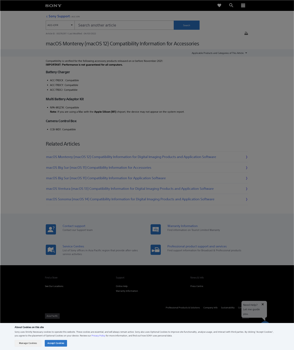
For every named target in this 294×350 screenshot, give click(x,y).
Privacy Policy (98, 335)
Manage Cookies (28, 343)
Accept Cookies (55, 343)
